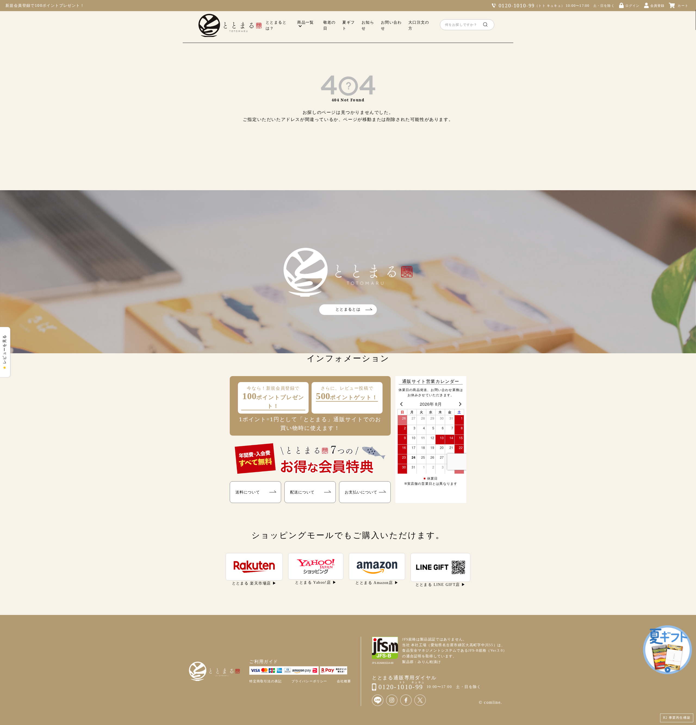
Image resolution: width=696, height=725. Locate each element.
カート (683, 5)
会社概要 (344, 681)
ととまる (230, 25)
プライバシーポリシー (309, 681)
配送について (302, 492)
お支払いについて (361, 492)
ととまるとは (348, 309)
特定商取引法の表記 (265, 681)
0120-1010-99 (517, 5)
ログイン (632, 5)
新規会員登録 (17, 5)
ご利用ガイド (263, 661)
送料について (247, 492)
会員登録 (657, 5)
